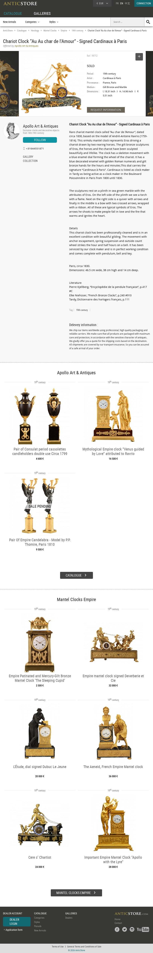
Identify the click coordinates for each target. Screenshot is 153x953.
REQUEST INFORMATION (106, 110)
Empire (64, 30)
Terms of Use (58, 946)
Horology (35, 30)
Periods (37, 926)
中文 (127, 3)
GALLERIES (42, 13)
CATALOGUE (13, 13)
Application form (14, 930)
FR (117, 3)
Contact (118, 923)
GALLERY (28, 156)
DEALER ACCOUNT (12, 913)
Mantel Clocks (49, 30)
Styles (37, 922)
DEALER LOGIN (14, 922)
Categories (39, 917)
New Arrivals (9, 22)
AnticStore (8, 30)
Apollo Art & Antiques (40, 126)
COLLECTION (30, 161)
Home (117, 919)
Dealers (68, 917)
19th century (77, 30)
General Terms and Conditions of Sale (84, 946)
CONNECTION (144, 3)
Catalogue (21, 30)
